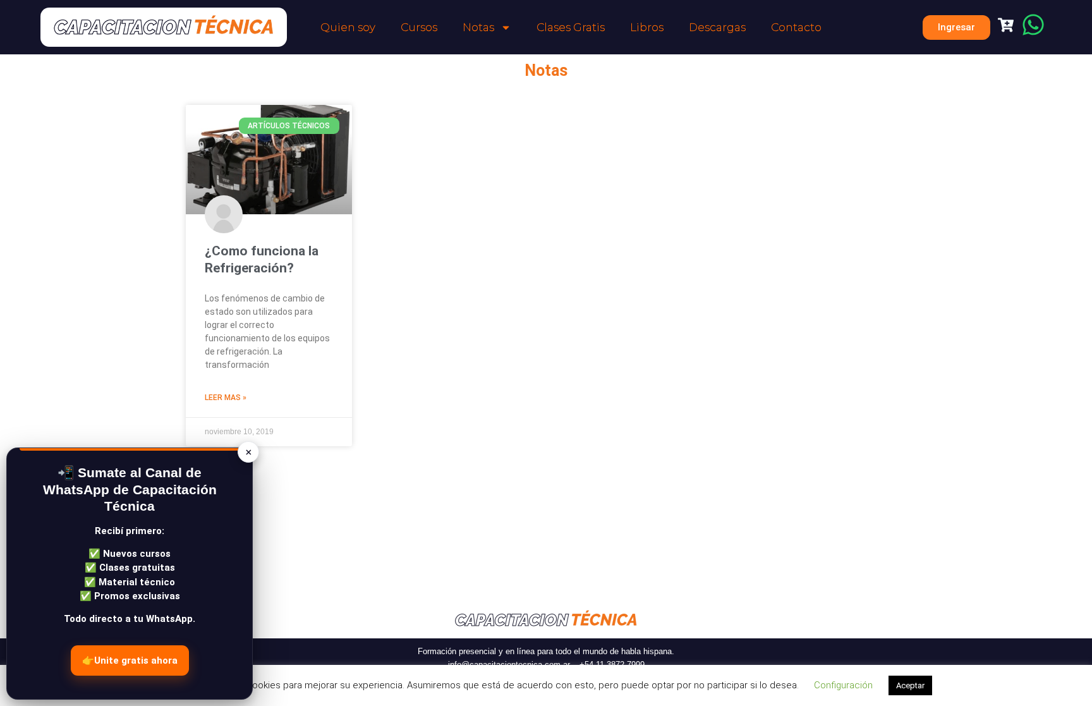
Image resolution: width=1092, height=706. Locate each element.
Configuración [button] (843, 685)
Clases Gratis (571, 27)
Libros (647, 27)
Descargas (717, 27)
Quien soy (347, 27)
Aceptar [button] (910, 685)
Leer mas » (225, 397)
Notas (478, 27)
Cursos (419, 27)
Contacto (796, 27)
